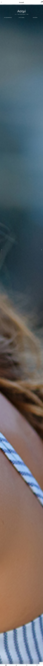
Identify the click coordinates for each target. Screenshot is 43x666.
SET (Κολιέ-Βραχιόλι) (8, 17)
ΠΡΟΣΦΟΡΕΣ (35, 17)
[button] (41, 2)
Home (16, 14)
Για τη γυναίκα (21, 17)
